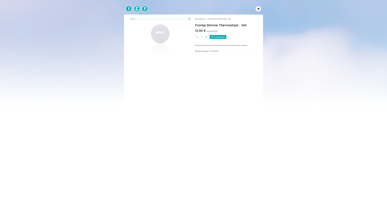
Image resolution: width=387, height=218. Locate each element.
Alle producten (200, 19)
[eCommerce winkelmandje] (258, 9)
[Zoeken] (189, 19)
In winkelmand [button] (219, 37)
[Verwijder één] (197, 37)
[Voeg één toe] (206, 37)
